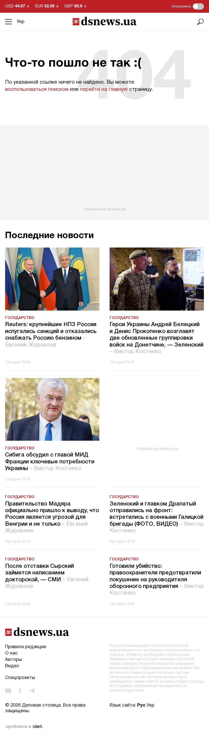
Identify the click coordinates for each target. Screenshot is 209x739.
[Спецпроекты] (198, 6)
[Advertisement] (104, 168)
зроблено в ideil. (24, 727)
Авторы (13, 660)
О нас (11, 653)
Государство (19, 318)
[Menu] (8, 21)
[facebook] (20, 690)
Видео (12, 666)
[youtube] (8, 690)
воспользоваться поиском (37, 89)
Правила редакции (25, 647)
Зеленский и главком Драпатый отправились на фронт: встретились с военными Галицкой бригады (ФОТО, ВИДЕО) (157, 517)
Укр (20, 22)
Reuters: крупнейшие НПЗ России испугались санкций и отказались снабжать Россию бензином (51, 334)
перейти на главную (104, 89)
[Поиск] (200, 21)
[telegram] (32, 690)
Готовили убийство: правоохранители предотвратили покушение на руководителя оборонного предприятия (157, 580)
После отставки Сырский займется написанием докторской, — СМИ (46, 576)
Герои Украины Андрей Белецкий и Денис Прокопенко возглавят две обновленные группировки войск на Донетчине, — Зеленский (156, 338)
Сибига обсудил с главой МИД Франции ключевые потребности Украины (49, 461)
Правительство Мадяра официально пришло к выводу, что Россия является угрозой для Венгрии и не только (52, 517)
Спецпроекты (20, 678)
